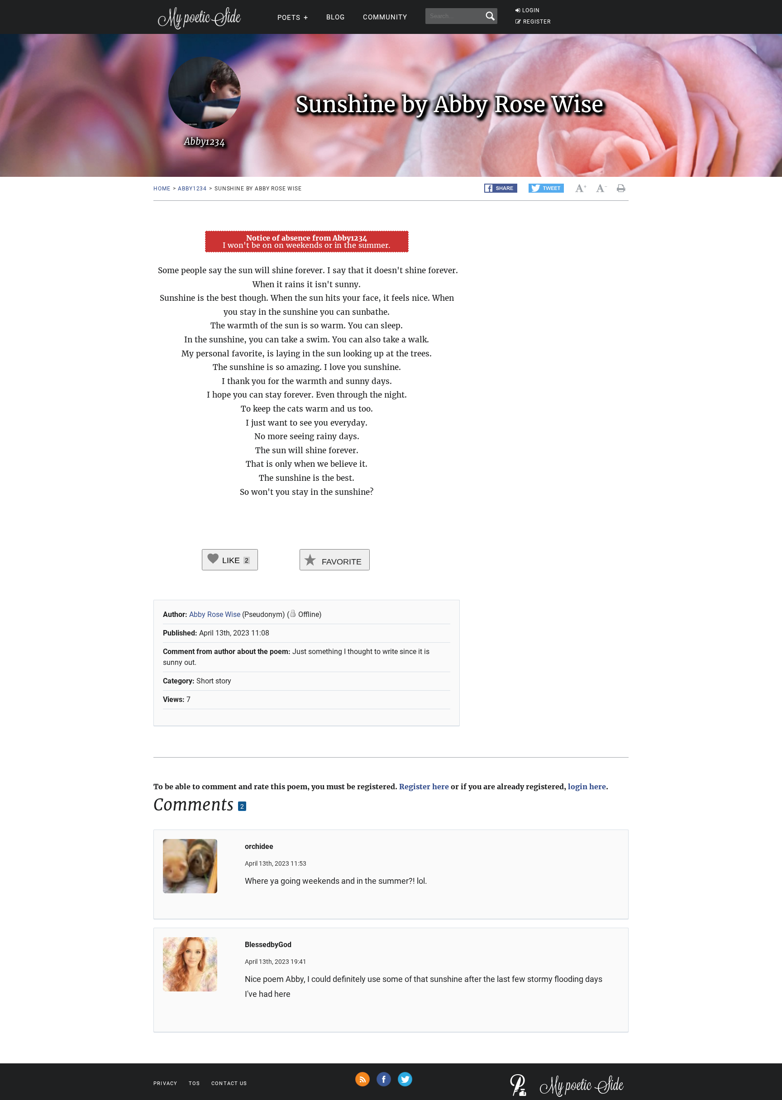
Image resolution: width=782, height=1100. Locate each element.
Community (385, 17)
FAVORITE (340, 561)
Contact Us (229, 1083)
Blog (335, 17)
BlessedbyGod (268, 944)
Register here (424, 786)
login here (587, 786)
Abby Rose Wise (214, 614)
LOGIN (531, 10)
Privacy (165, 1083)
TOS (194, 1083)
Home (161, 188)
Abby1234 (192, 188)
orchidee (259, 846)
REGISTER (537, 22)
